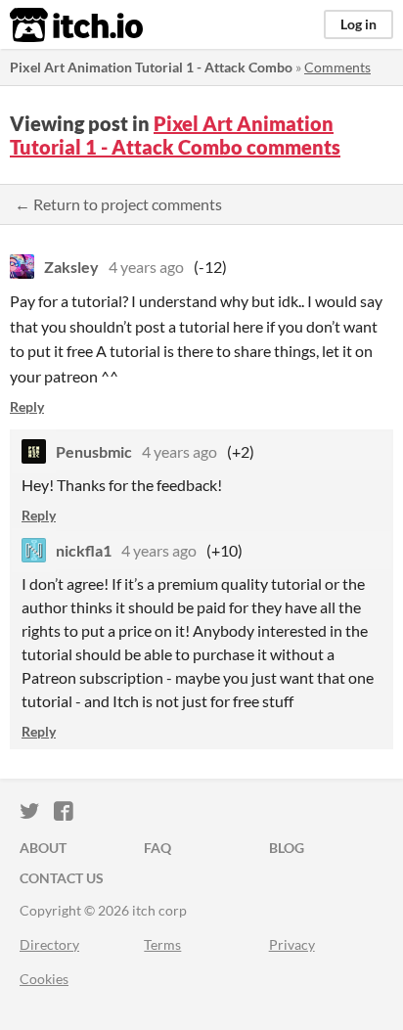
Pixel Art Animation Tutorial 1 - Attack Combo (151, 67)
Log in (358, 24)
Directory (49, 944)
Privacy (292, 944)
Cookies (44, 978)
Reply (27, 406)
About (43, 847)
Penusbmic (94, 451)
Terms (162, 944)
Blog (286, 847)
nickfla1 (84, 550)
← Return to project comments (118, 204)
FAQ (157, 847)
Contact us (62, 878)
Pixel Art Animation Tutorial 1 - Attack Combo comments (175, 135)
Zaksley (71, 266)
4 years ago (146, 266)
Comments (337, 67)
